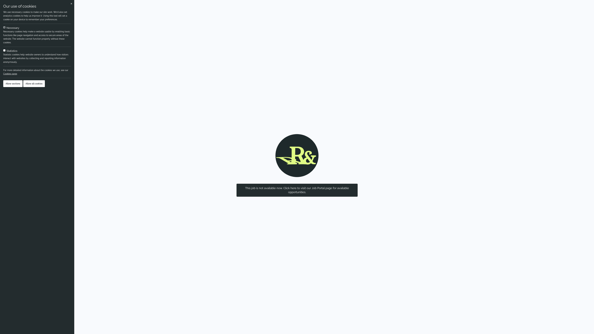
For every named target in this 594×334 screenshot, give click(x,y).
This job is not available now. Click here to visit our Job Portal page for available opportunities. (297, 190)
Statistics (11, 50)
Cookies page (10, 74)
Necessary (12, 27)
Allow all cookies (34, 83)
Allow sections (13, 83)
